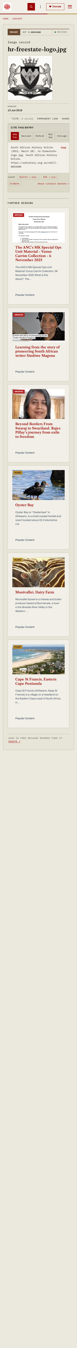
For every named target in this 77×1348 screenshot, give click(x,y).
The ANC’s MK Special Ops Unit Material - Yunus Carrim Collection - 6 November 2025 (38, 253)
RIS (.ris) (50, 177)
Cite (22, 118)
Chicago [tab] (62, 136)
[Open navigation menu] (70, 7)
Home (6, 18)
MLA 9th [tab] (51, 136)
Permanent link (47, 118)
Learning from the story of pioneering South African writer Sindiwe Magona (37, 351)
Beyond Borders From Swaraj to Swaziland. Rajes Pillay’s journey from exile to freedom (37, 430)
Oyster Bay (24, 505)
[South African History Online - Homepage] (7, 7)
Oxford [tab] (40, 136)
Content (17, 18)
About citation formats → (53, 183)
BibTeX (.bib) (28, 177)
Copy (63, 147)
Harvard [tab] (26, 136)
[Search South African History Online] (31, 6)
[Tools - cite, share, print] (40, 7)
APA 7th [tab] (15, 136)
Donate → (14, 741)
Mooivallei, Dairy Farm (34, 592)
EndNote (14, 183)
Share (65, 118)
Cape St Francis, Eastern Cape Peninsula (35, 681)
